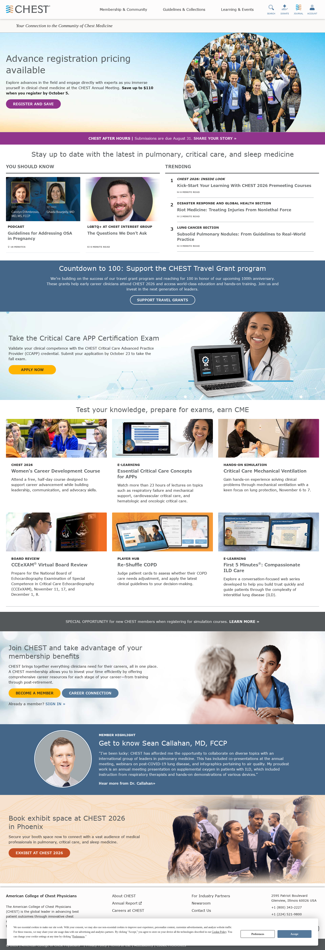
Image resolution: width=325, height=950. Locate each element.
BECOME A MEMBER (35, 693)
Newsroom (201, 903)
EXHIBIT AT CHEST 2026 (39, 853)
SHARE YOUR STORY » (215, 138)
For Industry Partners (211, 896)
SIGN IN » (55, 704)
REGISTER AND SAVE (33, 104)
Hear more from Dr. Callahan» (127, 783)
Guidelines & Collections (184, 9)
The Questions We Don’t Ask (117, 233)
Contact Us (201, 910)
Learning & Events (237, 9)
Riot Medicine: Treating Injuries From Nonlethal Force (234, 209)
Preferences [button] (79, 936)
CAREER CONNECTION (90, 693)
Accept (294, 934)
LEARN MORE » (244, 621)
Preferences (257, 934)
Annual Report (125, 903)
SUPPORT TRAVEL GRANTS (162, 300)
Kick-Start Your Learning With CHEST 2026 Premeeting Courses (244, 185)
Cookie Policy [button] (219, 931)
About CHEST (124, 896)
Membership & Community (123, 9)
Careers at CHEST (128, 910)
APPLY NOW (32, 370)
